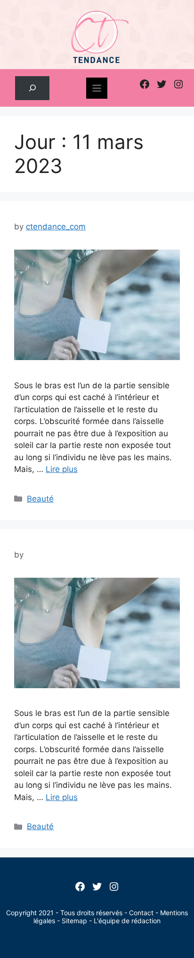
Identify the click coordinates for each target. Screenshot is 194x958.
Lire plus (62, 469)
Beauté (40, 498)
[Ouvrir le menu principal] (96, 88)
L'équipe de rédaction (127, 921)
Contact (141, 913)
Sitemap (74, 921)
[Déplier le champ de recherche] (32, 88)
